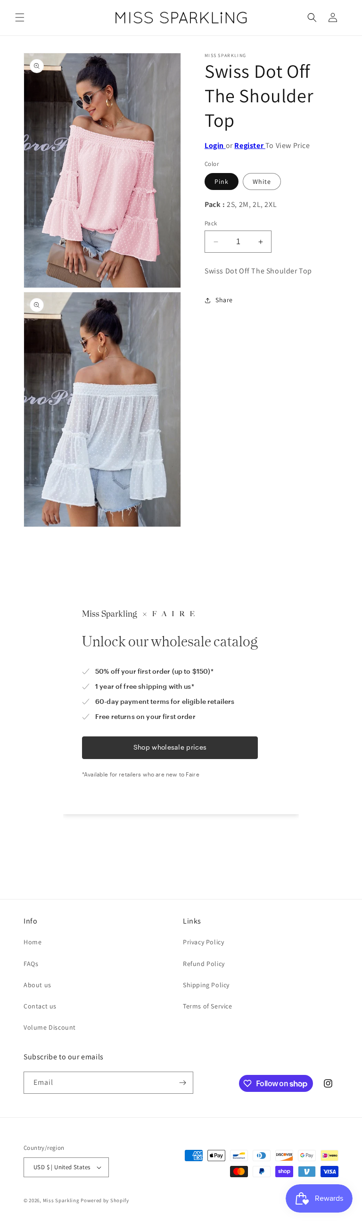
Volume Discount (50, 1027)
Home (32, 942)
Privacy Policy (203, 942)
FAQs (31, 963)
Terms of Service (207, 1006)
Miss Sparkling (61, 1200)
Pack (211, 223)
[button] (19, 17)
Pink (221, 181)
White (262, 181)
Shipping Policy (206, 985)
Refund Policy (204, 963)
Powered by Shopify (105, 1200)
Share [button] (224, 300)
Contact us (40, 1006)
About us (37, 985)
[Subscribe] (182, 1083)
